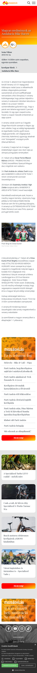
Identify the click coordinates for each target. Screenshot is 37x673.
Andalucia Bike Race (10, 71)
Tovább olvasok (29, 655)
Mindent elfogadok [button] (9, 665)
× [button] (35, 644)
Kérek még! (18, 438)
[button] (18, 670)
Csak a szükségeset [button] (27, 665)
